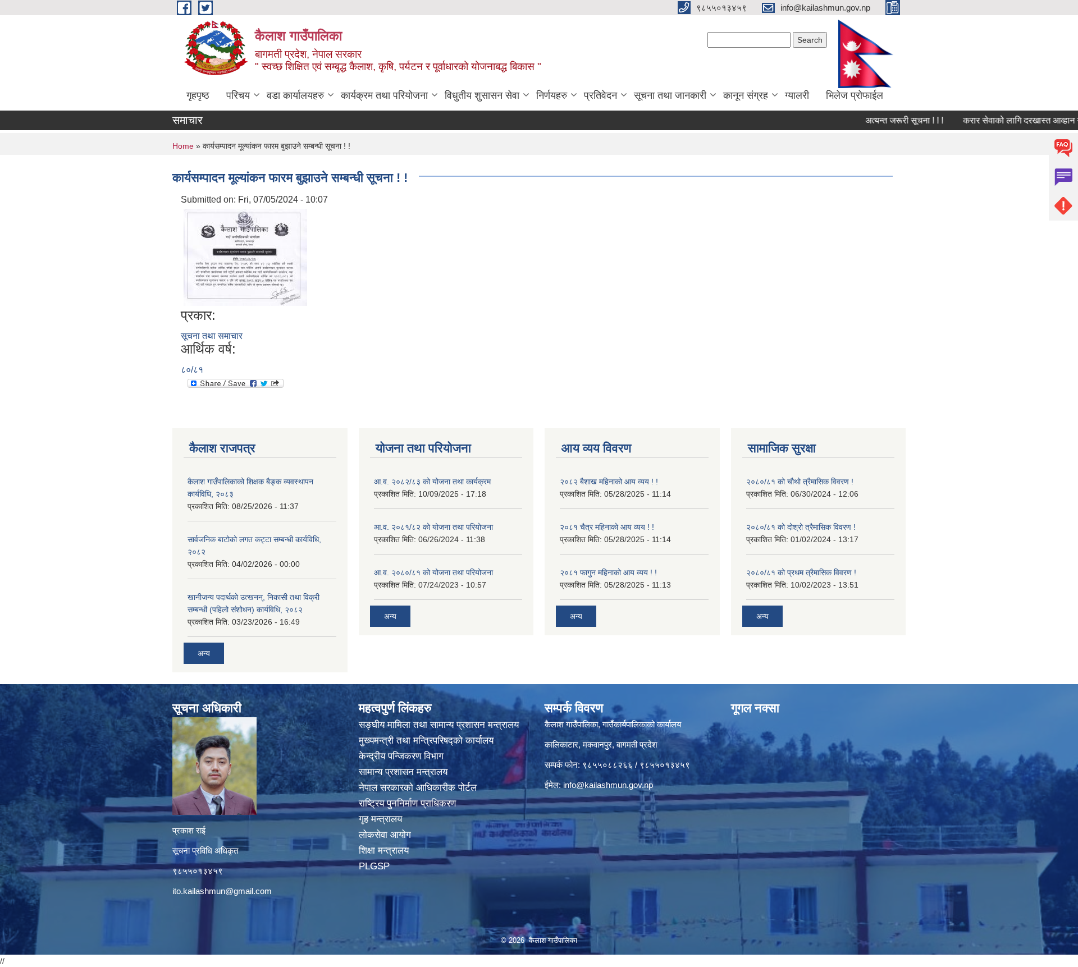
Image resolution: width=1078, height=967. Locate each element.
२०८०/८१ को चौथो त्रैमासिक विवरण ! (799, 481)
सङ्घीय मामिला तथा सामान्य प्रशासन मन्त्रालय (439, 724)
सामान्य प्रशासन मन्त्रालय (404, 772)
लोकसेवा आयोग (386, 834)
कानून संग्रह (745, 95)
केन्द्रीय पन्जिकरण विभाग (402, 756)
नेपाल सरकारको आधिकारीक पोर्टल (419, 787)
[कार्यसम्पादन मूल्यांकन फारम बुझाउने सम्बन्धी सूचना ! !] (245, 257)
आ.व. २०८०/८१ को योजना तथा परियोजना (433, 572)
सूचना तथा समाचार (212, 336)
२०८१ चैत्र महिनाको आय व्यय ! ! (607, 527)
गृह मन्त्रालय (382, 819)
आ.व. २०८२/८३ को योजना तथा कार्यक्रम (432, 481)
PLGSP (375, 866)
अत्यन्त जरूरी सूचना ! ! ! (880, 120)
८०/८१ (192, 369)
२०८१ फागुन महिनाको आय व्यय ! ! (608, 572)
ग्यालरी (797, 95)
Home (183, 145)
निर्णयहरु (551, 95)
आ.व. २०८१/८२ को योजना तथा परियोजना (433, 527)
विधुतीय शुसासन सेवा (482, 95)
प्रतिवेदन (600, 95)
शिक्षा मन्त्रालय (385, 850)
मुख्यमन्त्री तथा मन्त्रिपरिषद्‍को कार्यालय (426, 740)
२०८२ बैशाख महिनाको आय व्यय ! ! (609, 481)
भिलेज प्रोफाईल (854, 95)
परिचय (238, 95)
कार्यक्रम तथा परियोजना (384, 95)
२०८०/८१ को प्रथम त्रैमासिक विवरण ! (801, 572)
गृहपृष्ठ (197, 95)
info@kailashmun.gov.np (608, 785)
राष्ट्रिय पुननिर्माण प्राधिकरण (409, 803)
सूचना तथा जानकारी (670, 95)
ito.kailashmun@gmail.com (222, 891)
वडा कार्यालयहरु (295, 95)
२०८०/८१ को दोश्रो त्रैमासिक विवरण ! (801, 527)
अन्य (204, 653)
